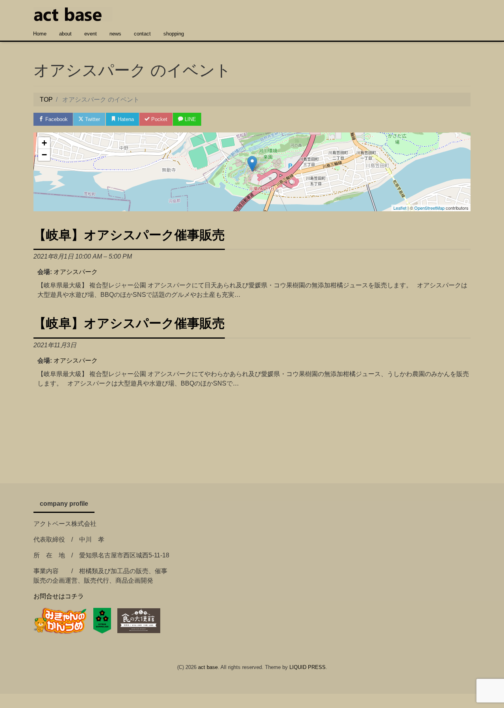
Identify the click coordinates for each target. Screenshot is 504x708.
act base (208, 667)
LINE (189, 119)
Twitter (91, 119)
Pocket (158, 119)
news (115, 34)
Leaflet (399, 208)
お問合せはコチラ (58, 596)
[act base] (72, 13)
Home (39, 34)
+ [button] (44, 143)
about (65, 34)
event (90, 34)
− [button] (44, 155)
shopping (173, 34)
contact (142, 34)
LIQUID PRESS (307, 667)
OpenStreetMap (429, 208)
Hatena (125, 119)
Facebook (56, 119)
